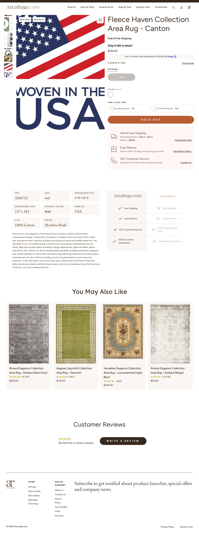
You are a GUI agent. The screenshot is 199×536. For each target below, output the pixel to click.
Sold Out (151, 119)
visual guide (188, 63)
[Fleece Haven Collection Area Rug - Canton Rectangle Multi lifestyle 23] (8, 70)
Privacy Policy (167, 527)
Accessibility (61, 507)
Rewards (59, 515)
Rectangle (113, 69)
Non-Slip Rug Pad (124, 108)
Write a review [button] (123, 440)
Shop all (71, 7)
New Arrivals (34, 491)
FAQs (57, 511)
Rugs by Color (143, 7)
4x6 (121, 77)
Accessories (161, 7)
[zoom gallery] (100, 20)
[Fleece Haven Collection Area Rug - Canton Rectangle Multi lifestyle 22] (8, 55)
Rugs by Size (124, 7)
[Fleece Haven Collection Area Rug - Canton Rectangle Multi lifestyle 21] (8, 40)
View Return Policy (182, 151)
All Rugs (32, 487)
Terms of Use (186, 527)
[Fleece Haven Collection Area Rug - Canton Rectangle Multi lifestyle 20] (8, 24)
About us (59, 490)
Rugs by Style (87, 7)
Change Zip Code (183, 140)
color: (115, 89)
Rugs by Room (106, 7)
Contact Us (186, 162)
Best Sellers (34, 495)
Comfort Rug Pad (168, 108)
